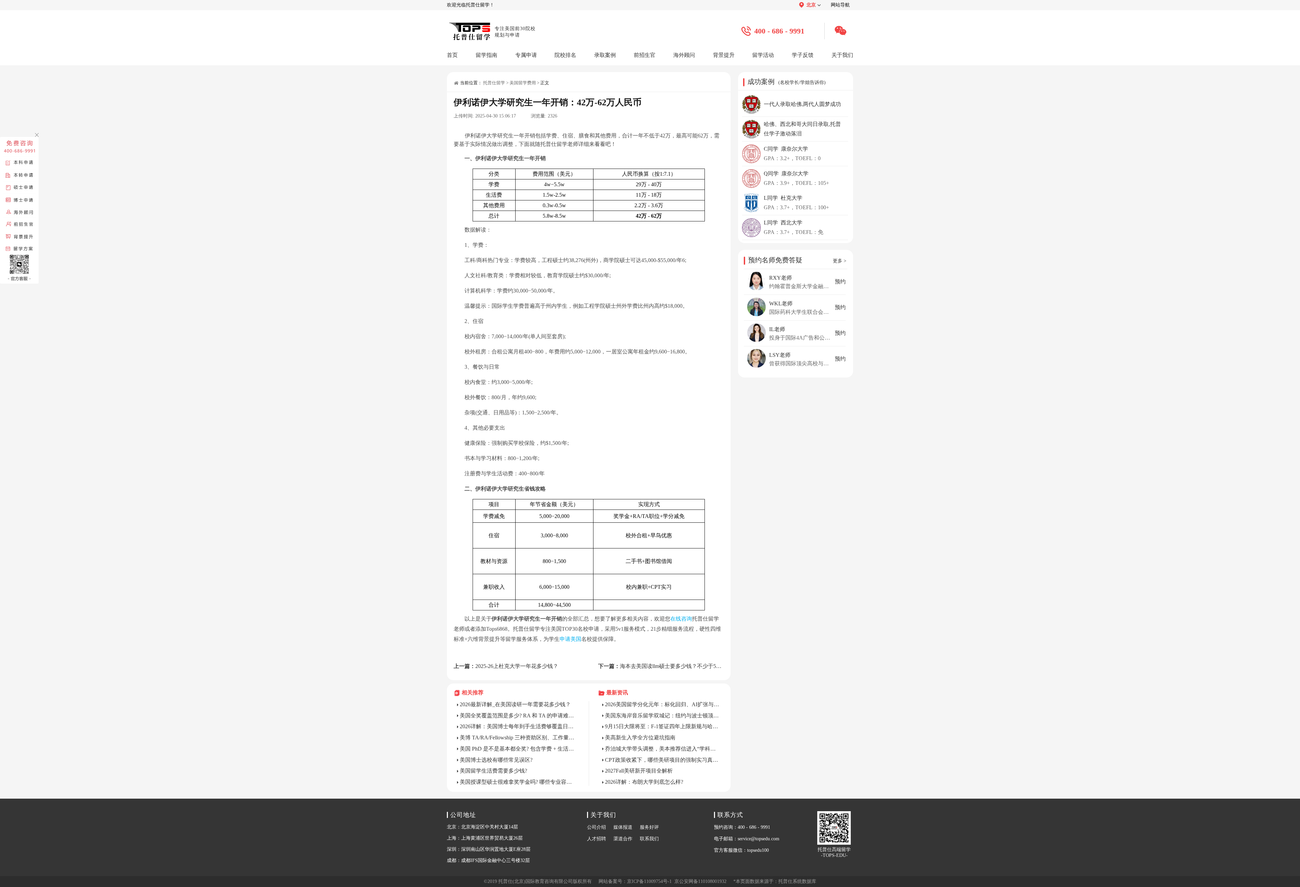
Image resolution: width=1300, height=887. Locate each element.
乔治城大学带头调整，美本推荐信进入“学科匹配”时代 (663, 749)
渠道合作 (622, 838)
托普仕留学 (494, 82)
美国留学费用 (523, 82)
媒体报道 (622, 827)
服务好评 (649, 827)
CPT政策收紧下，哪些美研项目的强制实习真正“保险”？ (663, 760)
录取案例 (605, 55)
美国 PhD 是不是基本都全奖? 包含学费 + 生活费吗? (518, 749)
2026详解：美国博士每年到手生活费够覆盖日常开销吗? (518, 726)
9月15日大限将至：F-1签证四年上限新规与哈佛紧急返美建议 (663, 726)
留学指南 (486, 55)
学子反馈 (803, 55)
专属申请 (526, 55)
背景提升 (724, 55)
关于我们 (842, 55)
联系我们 (649, 838)
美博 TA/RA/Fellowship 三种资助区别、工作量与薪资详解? (518, 737)
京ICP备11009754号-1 (649, 881)
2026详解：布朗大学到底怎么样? (644, 782)
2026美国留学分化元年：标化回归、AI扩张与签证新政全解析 (663, 704)
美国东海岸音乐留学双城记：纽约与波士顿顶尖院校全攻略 (663, 715)
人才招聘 (596, 838)
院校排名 (565, 55)
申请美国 (570, 639)
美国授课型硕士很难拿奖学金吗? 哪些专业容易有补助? (518, 782)
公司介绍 (596, 827)
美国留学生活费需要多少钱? (493, 771)
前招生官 (644, 55)
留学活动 (763, 55)
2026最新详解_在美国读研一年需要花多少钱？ (515, 704)
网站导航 (840, 4)
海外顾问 (684, 55)
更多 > (839, 260)
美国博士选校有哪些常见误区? (496, 760)
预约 (840, 281)
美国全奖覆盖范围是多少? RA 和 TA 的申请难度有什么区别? (518, 715)
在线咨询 (681, 619)
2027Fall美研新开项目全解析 (639, 771)
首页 (452, 55)
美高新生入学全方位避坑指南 (640, 737)
